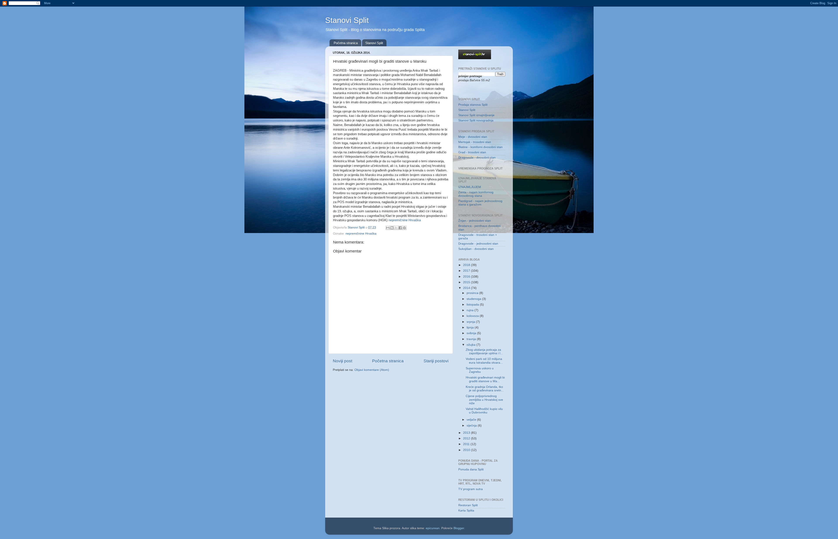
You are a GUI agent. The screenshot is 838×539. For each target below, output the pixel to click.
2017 (467, 270)
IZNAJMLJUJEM (469, 187)
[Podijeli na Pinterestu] (404, 228)
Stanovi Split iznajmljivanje (476, 115)
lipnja (471, 327)
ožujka (471, 344)
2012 (467, 438)
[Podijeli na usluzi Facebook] (400, 228)
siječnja (472, 425)
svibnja (472, 333)
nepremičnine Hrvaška (404, 220)
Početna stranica (346, 43)
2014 (467, 288)
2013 (467, 432)
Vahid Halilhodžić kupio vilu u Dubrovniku (484, 410)
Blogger (458, 528)
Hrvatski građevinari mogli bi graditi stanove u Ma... (485, 379)
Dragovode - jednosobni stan (478, 243)
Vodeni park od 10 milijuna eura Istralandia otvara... (484, 360)
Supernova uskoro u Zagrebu (480, 370)
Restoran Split (468, 505)
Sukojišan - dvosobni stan (476, 248)
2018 (467, 265)
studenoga (474, 299)
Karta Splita (466, 510)
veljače (472, 419)
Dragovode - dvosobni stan (477, 157)
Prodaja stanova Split (473, 104)
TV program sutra (470, 489)
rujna (470, 310)
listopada (473, 304)
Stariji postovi (436, 361)
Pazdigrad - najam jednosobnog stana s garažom (480, 202)
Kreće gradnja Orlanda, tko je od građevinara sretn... (485, 388)
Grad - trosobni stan (472, 152)
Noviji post (342, 361)
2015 (467, 282)
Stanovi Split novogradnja (475, 120)
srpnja (471, 321)
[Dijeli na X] (396, 228)
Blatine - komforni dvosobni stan (480, 147)
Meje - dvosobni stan (472, 136)
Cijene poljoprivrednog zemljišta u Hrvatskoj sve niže (484, 399)
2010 (467, 450)
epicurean (433, 528)
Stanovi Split (347, 20)
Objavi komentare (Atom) (371, 369)
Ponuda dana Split (471, 469)
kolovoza (473, 316)
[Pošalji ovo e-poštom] (388, 228)
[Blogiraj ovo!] (392, 228)
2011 (467, 444)
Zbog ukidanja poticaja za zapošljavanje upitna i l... (484, 351)
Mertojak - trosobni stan (474, 142)
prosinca (473, 293)
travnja (472, 339)
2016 (467, 276)
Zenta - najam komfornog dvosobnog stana (475, 194)
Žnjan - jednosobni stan (474, 220)
